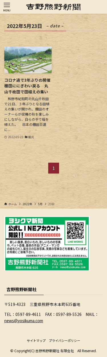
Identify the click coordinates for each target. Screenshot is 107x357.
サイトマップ (36, 340)
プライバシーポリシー (64, 340)
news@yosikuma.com (23, 320)
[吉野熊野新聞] (53, 7)
